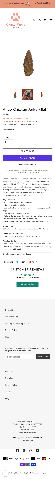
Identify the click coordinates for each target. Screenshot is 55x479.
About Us (9, 371)
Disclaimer (9, 378)
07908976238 (27, 440)
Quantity (6, 137)
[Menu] (50, 20)
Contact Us (10, 310)
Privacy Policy (11, 385)
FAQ (7, 398)
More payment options (27, 164)
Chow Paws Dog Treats (23, 473)
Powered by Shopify (39, 473)
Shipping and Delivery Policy (17, 323)
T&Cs (7, 392)
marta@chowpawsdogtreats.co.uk (27, 438)
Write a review (27, 284)
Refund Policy (11, 330)
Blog (7, 337)
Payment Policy (11, 317)
